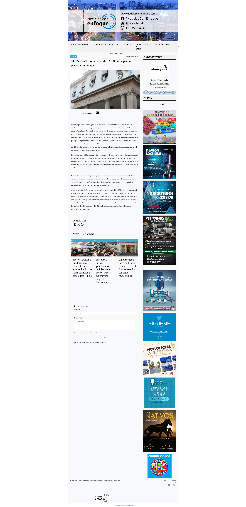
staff (167, 44)
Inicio (73, 44)
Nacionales (84, 44)
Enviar (105, 337)
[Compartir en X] (78, 225)
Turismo (148, 44)
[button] (173, 47)
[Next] (135, 266)
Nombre (77, 310)
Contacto (159, 44)
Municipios (114, 44)
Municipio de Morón (117, 53)
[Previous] (74, 266)
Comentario (78, 318)
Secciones (128, 44)
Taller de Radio (139, 47)
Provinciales (99, 44)
